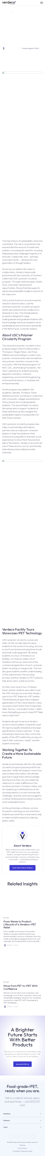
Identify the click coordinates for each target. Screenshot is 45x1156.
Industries (6, 1114)
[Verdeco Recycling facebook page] (11, 1136)
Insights (16, 13)
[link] (41, 2)
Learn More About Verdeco (22, 868)
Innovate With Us (22, 1064)
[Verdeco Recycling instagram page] (34, 1136)
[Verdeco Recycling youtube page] (28, 1136)
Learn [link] (5, 1127)
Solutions (6, 1120)
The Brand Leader (26, 1151)
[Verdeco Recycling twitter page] (17, 1136)
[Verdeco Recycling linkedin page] (22, 1136)
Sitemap (22, 1145)
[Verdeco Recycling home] (9, 2)
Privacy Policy (22, 1148)
